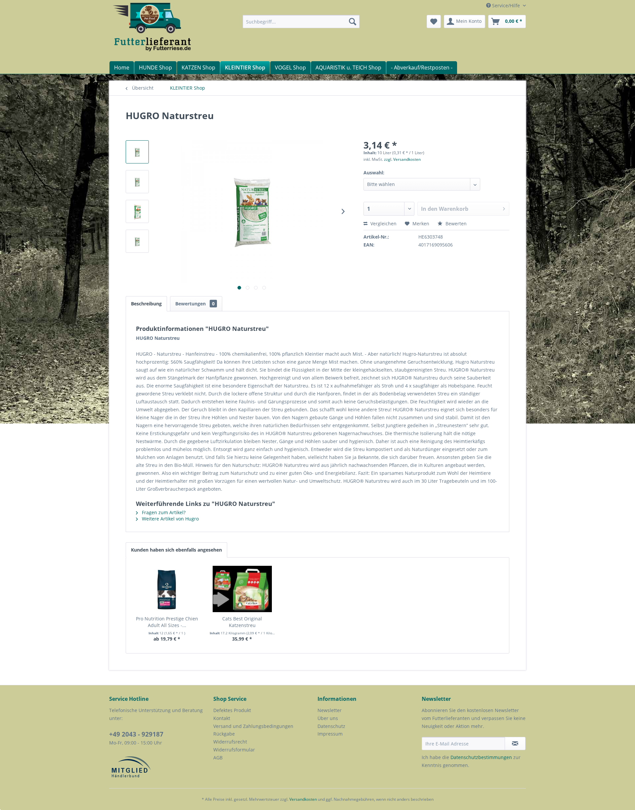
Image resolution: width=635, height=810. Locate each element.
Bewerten (455, 223)
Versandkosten (303, 799)
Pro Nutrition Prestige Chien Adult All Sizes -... (167, 621)
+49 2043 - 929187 (136, 734)
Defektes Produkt (232, 710)
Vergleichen (383, 223)
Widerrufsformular (234, 749)
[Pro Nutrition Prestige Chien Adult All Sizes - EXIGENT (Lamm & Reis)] (167, 589)
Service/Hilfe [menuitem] (506, 5)
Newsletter (330, 710)
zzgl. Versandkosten (402, 159)
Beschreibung (146, 303)
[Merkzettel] (434, 21)
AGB (218, 757)
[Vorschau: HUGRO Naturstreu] (137, 151)
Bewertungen (195, 303)
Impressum (330, 734)
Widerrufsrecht (230, 742)
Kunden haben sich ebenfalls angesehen (176, 550)
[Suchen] (353, 21)
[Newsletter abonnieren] (515, 743)
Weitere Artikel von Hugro (170, 519)
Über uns (328, 718)
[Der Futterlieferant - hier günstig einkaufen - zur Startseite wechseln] (152, 26)
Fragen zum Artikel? (163, 512)
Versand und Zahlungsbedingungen (253, 726)
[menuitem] (301, 21)
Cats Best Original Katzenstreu (242, 621)
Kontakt (221, 718)
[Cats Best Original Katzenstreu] (242, 589)
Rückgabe (224, 734)
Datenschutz (331, 726)
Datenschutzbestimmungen (481, 757)
